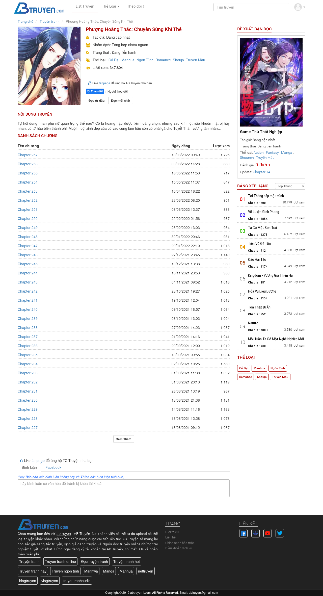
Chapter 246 (28, 254)
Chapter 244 (28, 272)
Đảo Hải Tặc (257, 259)
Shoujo (178, 59)
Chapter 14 (261, 172)
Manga (286, 152)
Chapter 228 (28, 418)
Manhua (127, 59)
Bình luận (29, 467)
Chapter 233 (28, 372)
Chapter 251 (28, 209)
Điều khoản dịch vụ (178, 548)
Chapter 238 (28, 327)
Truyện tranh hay (32, 571)
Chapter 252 (28, 200)
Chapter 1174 (257, 266)
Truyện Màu (195, 59)
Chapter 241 (28, 300)
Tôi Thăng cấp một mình (266, 196)
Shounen (247, 158)
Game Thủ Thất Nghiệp (261, 131)
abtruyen (64, 533)
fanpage (104, 83)
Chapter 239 (28, 318)
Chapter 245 (28, 263)
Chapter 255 (28, 172)
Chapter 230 (28, 400)
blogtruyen (27, 580)
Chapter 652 (257, 314)
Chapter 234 (28, 363)
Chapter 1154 (257, 298)
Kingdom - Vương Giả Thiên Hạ (270, 275)
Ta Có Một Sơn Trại (262, 227)
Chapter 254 (28, 182)
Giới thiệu (172, 532)
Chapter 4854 (257, 219)
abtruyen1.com (140, 592)
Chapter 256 (28, 163)
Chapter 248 (28, 236)
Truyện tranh (29, 561)
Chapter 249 (28, 227)
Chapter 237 (28, 336)
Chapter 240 (28, 309)
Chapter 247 (28, 245)
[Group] (255, 532)
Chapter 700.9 (258, 330)
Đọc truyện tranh (94, 561)
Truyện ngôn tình (65, 571)
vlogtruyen (49, 580)
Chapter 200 (257, 203)
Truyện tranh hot (126, 561)
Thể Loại (109, 6)
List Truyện (85, 6)
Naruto (253, 323)
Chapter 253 (28, 191)
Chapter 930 (257, 346)
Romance (163, 59)
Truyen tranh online (60, 561)
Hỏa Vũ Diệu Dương (262, 291)
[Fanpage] (243, 532)
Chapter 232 (28, 381)
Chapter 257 (28, 154)
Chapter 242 (28, 291)
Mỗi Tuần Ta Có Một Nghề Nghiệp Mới (276, 339)
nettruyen (145, 571)
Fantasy (272, 152)
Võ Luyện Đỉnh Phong (263, 212)
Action (259, 152)
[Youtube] (267, 532)
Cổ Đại (114, 59)
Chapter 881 (257, 282)
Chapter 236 (28, 345)
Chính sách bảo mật (179, 543)
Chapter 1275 (257, 235)
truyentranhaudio (77, 580)
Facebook (53, 467)
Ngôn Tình (145, 59)
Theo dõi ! (135, 6)
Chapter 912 (257, 250)
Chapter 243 (28, 281)
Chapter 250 (28, 218)
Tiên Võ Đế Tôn (259, 243)
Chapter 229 (28, 409)
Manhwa (91, 571)
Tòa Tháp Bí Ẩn (259, 307)
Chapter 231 (28, 391)
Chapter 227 (28, 427)
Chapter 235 (28, 354)
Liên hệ (170, 537)
